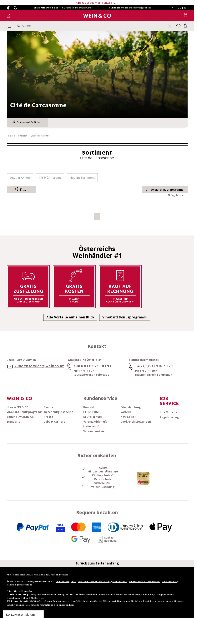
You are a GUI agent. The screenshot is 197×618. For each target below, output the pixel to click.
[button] (9, 8)
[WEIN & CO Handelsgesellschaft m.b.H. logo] (97, 16)
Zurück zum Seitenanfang (97, 563)
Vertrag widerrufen (96, 421)
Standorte (13, 421)
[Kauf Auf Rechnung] (120, 286)
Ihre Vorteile (168, 412)
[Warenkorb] (185, 25)
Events (48, 407)
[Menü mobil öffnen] (10, 26)
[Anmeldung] (9, 16)
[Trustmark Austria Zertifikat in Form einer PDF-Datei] (143, 478)
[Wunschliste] (178, 26)
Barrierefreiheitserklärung (94, 581)
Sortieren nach (167, 189)
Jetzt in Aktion (20, 178)
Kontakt (88, 407)
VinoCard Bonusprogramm (124, 317)
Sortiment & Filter (28, 122)
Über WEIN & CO (18, 407)
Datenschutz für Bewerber (144, 581)
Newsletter (128, 417)
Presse (48, 417)
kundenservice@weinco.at (139, 7)
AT (173, 7)
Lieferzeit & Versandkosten (93, 429)
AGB (73, 581)
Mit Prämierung (50, 178)
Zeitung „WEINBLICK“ (21, 417)
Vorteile (126, 412)
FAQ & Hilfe (91, 412)
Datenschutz (119, 581)
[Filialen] (186, 15)
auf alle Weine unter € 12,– (97, 2)
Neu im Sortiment (82, 178)
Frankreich (22, 135)
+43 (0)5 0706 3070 (154, 365)
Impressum (62, 581)
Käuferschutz (92, 417)
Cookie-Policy (170, 581)
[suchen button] (19, 26)
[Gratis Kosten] (74, 286)
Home (10, 135)
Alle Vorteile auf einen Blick (70, 317)
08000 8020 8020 (92, 365)
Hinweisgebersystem (19, 584)
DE (179, 7)
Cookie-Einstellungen (136, 421)
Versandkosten (59, 574)
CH (186, 7)
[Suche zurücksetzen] (170, 26)
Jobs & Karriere (54, 421)
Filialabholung (131, 407)
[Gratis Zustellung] (28, 286)
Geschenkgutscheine (58, 412)
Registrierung (169, 417)
